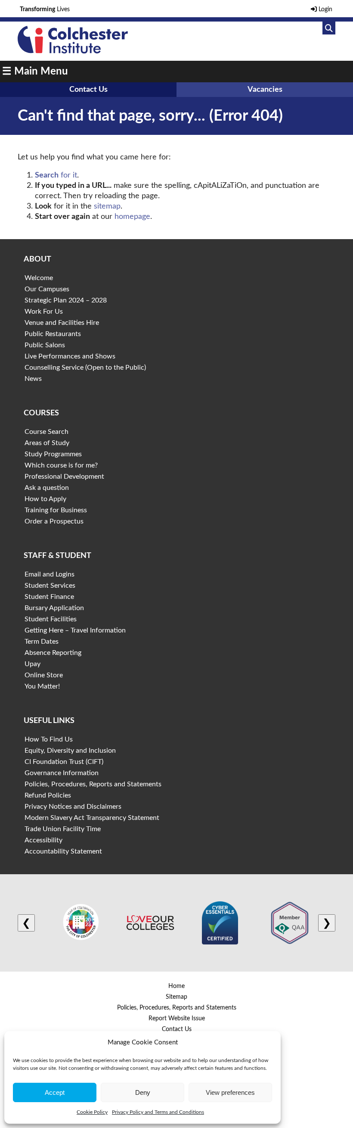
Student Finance (49, 596)
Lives (45, 9)
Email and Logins (49, 574)
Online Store (44, 675)
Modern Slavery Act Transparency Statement (92, 817)
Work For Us (44, 311)
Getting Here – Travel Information (75, 630)
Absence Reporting (53, 652)
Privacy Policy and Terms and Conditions (158, 1112)
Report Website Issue (177, 1019)
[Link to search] (328, 28)
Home (176, 986)
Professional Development (64, 476)
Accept (55, 1092)
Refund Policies (48, 795)
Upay (32, 664)
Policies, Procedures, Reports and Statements (93, 784)
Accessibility (43, 840)
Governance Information (62, 773)
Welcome (39, 277)
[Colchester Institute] (73, 51)
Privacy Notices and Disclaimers (73, 806)
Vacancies (265, 89)
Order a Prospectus (54, 521)
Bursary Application (54, 608)
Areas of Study (47, 442)
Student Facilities (51, 619)
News (33, 378)
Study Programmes (53, 454)
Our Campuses (47, 289)
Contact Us (88, 89)
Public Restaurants (53, 333)
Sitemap (176, 997)
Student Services (50, 585)
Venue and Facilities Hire (62, 322)
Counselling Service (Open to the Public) (85, 367)
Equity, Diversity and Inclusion (70, 750)
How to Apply (45, 498)
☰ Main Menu (35, 71)
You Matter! (42, 686)
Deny (142, 1092)
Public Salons (45, 345)
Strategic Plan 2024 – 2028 (66, 300)
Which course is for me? (61, 465)
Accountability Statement (63, 851)
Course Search (46, 431)
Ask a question (47, 487)
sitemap (107, 206)
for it (56, 175)
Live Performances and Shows (70, 356)
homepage (132, 217)
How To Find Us (49, 739)
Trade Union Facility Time (63, 829)
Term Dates (42, 641)
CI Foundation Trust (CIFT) (64, 761)
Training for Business (56, 510)
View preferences (230, 1092)
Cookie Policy (92, 1112)
